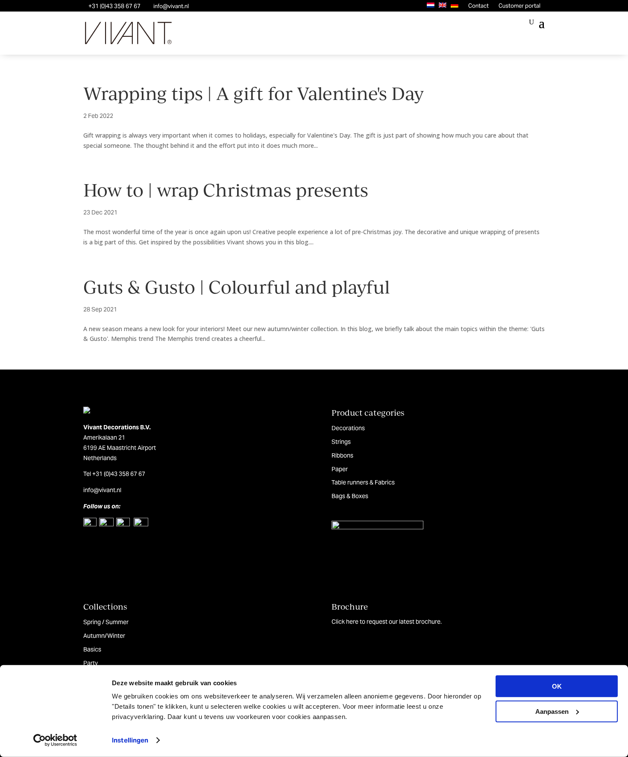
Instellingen (130, 740)
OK (557, 686)
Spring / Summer (106, 622)
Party (90, 663)
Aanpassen (552, 711)
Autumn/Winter (104, 636)
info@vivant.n (101, 490)
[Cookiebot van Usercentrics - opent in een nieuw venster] (55, 740)
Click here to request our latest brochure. (387, 621)
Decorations (348, 428)
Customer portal (519, 5)
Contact (478, 5)
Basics (92, 649)
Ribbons (342, 455)
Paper (340, 469)
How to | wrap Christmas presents (225, 189)
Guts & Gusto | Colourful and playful (236, 286)
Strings (341, 442)
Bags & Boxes (350, 496)
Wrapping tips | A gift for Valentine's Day (253, 93)
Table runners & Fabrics (363, 482)
